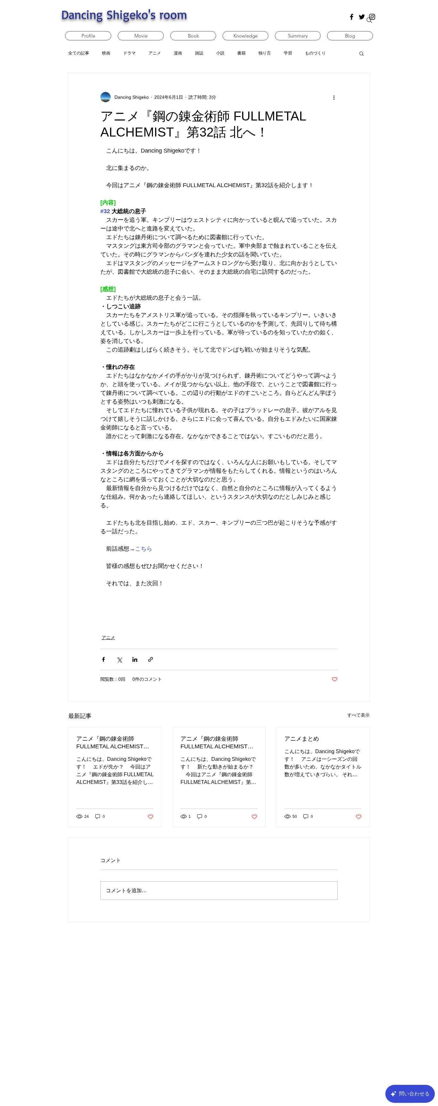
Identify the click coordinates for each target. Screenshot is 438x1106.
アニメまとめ (301, 739)
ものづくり (315, 53)
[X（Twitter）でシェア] (119, 659)
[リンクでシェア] (150, 659)
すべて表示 (358, 715)
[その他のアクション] (334, 97)
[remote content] (219, 603)
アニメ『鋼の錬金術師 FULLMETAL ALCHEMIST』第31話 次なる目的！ (217, 743)
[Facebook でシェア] (103, 659)
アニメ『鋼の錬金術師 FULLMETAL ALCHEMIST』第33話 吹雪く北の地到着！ (112, 743)
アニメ (108, 637)
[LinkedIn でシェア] (135, 659)
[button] (361, 53)
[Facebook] (352, 17)
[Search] (369, 20)
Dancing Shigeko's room (124, 14)
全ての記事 (78, 53)
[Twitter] (362, 17)
